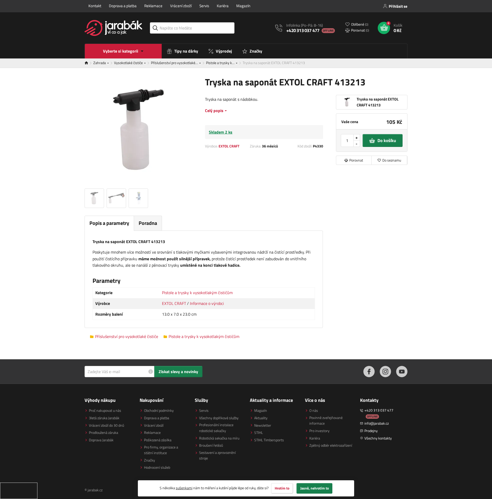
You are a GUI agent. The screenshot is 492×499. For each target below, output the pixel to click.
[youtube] (401, 371)
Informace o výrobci (207, 303)
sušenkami (184, 488)
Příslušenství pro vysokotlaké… (175, 62)
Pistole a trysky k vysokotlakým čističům (197, 293)
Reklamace (153, 6)
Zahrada (100, 62)
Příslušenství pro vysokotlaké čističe (126, 336)
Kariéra (223, 6)
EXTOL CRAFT (229, 146)
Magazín (243, 6)
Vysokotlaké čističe (129, 62)
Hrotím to (282, 488)
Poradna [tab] (148, 223)
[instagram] (385, 371)
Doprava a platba (123, 6)
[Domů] (89, 63)
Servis (204, 6)
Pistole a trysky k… (220, 62)
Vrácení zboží (181, 6)
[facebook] (369, 371)
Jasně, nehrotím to (314, 488)
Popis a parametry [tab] (109, 223)
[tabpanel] (204, 279)
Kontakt (94, 6)
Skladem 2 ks (220, 132)
